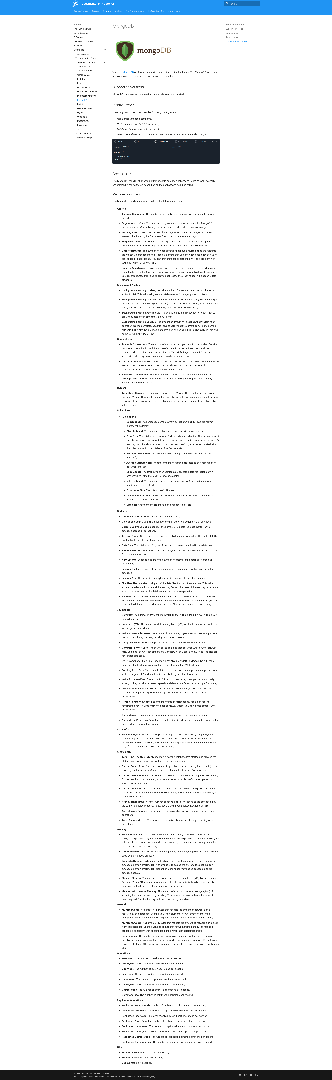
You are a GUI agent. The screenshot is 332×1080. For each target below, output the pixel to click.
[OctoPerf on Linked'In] (239, 1074)
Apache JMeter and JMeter (93, 1076)
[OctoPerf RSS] (256, 1074)
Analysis (118, 11)
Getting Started (81, 11)
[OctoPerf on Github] (245, 1074)
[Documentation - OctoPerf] (75, 3)
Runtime (107, 11)
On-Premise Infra (155, 11)
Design (95, 11)
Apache (77, 1076)
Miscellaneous (174, 11)
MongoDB (128, 72)
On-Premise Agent (135, 11)
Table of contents (235, 24)
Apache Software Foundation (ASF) (139, 1076)
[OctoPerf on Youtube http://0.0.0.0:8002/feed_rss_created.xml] (250, 1074)
